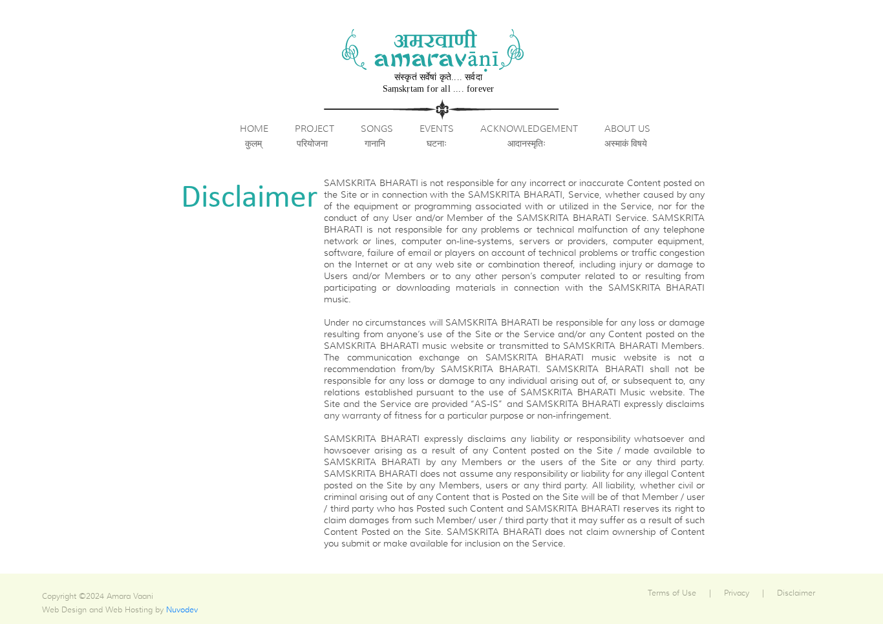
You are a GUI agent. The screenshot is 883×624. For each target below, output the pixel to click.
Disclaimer (796, 593)
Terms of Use (672, 593)
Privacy (736, 593)
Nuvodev (182, 609)
